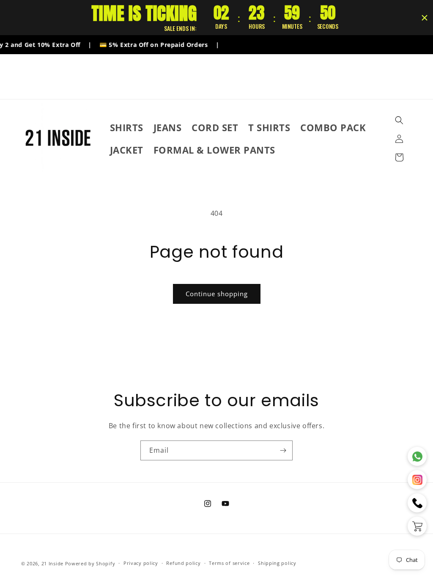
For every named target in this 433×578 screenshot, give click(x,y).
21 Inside (52, 563)
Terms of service (229, 563)
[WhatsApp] (417, 456)
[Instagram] (417, 479)
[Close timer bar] (424, 17)
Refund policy (183, 563)
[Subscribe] (283, 450)
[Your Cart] (417, 526)
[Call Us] (417, 502)
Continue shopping (217, 293)
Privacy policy (140, 563)
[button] (399, 120)
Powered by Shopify (90, 563)
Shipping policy (277, 563)
